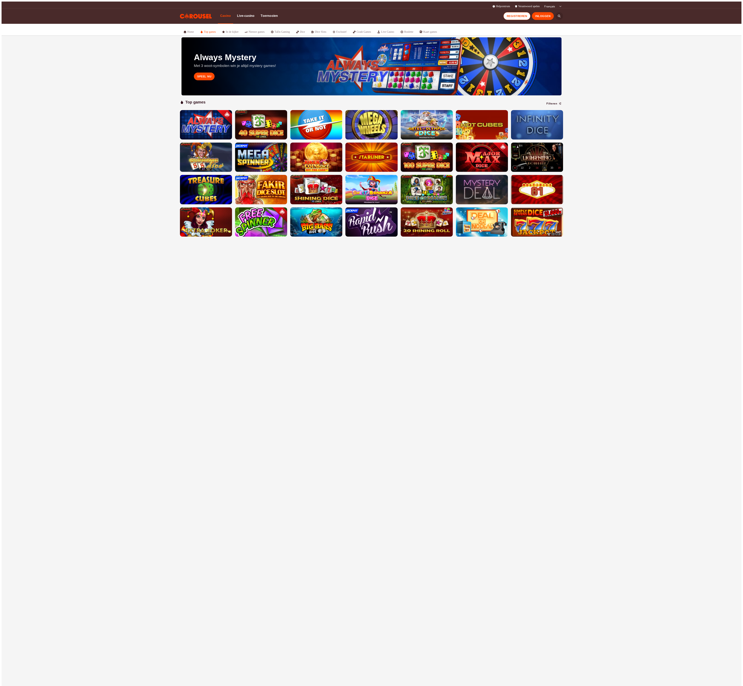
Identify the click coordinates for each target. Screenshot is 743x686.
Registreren (517, 16)
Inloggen (542, 16)
